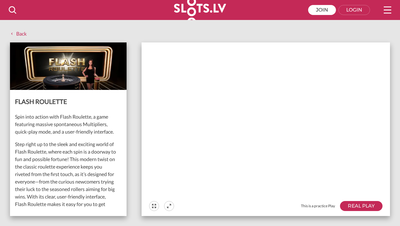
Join (322, 10)
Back (21, 34)
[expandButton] (169, 206)
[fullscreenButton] (154, 206)
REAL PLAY (361, 206)
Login (354, 10)
